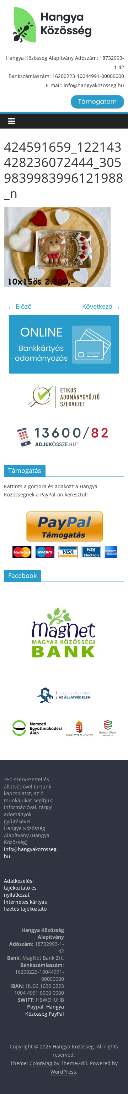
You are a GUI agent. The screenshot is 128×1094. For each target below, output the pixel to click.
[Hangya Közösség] (52, 25)
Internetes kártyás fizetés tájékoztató (25, 905)
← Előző (19, 306)
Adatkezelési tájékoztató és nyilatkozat (20, 887)
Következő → (101, 306)
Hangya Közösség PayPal (44, 1010)
